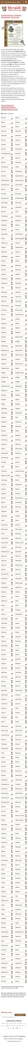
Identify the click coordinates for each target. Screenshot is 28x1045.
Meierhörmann (6, 551)
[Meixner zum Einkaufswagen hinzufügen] (11, 812)
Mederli (4, 247)
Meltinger (18, 972)
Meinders (4, 632)
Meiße (3, 757)
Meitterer (18, 806)
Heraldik (5, 1036)
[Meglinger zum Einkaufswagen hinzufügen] (11, 409)
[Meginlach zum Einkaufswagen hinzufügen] (11, 392)
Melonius (4, 950)
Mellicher (18, 918)
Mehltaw (4, 462)
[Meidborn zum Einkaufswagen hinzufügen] (11, 512)
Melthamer (18, 967)
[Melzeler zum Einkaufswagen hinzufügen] (11, 982)
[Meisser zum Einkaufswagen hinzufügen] (11, 767)
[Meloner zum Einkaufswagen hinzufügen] (25, 946)
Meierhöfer (18, 547)
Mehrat (17, 466)
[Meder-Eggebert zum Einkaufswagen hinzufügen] (25, 239)
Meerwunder (19, 310)
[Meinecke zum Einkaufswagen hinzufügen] (25, 638)
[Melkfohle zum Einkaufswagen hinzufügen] (25, 911)
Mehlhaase (5, 440)
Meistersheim (19, 793)
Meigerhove (19, 587)
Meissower (19, 771)
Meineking (4, 645)
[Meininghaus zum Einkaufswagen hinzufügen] (25, 691)
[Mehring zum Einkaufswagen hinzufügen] (25, 477)
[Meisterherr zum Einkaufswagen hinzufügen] (11, 781)
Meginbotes (19, 386)
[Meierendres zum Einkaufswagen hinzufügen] (11, 539)
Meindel (18, 627)
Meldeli (4, 873)
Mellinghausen (20, 932)
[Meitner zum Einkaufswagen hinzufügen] (11, 808)
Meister (4, 775)
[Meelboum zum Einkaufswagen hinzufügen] (11, 284)
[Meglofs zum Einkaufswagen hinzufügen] (25, 409)
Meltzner (18, 976)
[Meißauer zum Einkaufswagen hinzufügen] (25, 754)
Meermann (18, 296)
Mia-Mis (18, 995)
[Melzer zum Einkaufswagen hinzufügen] (25, 982)
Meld (3, 869)
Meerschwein (5, 305)
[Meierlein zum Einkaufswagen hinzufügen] (25, 570)
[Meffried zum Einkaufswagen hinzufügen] (25, 329)
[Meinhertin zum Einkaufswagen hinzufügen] (25, 673)
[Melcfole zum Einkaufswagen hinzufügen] (25, 852)
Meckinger (18, 193)
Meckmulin (19, 207)
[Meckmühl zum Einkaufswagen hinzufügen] (25, 204)
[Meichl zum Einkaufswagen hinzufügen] (11, 503)
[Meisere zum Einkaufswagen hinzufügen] (11, 741)
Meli (17, 896)
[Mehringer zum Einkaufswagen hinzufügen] (11, 481)
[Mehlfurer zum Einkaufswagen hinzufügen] (25, 436)
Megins (18, 390)
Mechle (4, 140)
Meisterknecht (5, 784)
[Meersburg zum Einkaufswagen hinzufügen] (25, 302)
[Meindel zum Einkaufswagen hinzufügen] (25, 629)
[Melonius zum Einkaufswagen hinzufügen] (11, 951)
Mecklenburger (20, 198)
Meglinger (4, 408)
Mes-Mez (12, 995)
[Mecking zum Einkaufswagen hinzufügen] (11, 195)
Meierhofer (18, 551)
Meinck (18, 623)
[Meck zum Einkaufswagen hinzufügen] (11, 159)
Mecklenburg (5, 198)
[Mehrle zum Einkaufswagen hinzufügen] (25, 481)
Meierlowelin (5, 574)
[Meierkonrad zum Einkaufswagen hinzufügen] (25, 566)
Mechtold (18, 153)
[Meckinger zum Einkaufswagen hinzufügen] (25, 195)
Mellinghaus (5, 932)
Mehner (18, 462)
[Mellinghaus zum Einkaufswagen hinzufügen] (11, 933)
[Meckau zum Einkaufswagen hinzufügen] (11, 163)
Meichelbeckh (19, 498)
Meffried (18, 328)
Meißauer (18, 753)
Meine (3, 636)
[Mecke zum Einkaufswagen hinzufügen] (25, 168)
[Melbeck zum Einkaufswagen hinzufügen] (25, 843)
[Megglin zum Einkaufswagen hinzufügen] (25, 383)
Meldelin (18, 873)
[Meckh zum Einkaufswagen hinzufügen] (25, 190)
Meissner (4, 771)
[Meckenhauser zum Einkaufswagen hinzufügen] (25, 181)
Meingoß (18, 659)
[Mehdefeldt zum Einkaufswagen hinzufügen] (25, 414)
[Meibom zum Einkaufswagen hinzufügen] (25, 490)
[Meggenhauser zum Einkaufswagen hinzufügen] (25, 374)
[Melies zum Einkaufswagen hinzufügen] (25, 902)
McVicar (4, 117)
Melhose (4, 896)
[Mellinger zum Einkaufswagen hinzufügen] (25, 928)
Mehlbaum (18, 422)
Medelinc (4, 229)
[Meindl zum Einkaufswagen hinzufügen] (25, 633)
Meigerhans (5, 587)
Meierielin (4, 556)
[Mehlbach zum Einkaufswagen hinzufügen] (11, 423)
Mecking (4, 193)
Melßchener (19, 963)
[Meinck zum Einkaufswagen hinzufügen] (25, 624)
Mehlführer (4, 435)
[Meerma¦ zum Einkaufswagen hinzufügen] (11, 302)
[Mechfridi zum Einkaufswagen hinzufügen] (11, 137)
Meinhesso (5, 677)
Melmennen (5, 945)
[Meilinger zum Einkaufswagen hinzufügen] (25, 611)
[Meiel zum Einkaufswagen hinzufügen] (11, 521)
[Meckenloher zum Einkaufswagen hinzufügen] (25, 186)
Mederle (18, 243)
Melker (3, 909)
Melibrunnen (5, 900)
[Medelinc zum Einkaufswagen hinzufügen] (11, 230)
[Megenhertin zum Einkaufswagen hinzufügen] (25, 351)
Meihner (18, 592)
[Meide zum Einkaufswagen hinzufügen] (25, 512)
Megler (17, 399)
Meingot (4, 663)
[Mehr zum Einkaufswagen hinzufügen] (11, 468)
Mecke (17, 167)
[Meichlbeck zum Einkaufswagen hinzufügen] (25, 503)
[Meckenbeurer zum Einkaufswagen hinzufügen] (25, 177)
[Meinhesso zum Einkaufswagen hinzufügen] (11, 678)
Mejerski (4, 815)
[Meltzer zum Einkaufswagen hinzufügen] (11, 978)
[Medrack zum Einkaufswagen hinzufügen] (11, 271)
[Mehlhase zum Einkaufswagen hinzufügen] (25, 441)
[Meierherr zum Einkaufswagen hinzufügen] (11, 548)
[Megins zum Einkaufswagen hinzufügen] (25, 392)
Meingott (18, 663)
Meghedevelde (6, 386)
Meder (3, 238)
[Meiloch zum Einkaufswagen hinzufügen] (11, 615)
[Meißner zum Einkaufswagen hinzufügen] (25, 767)
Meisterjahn (19, 780)
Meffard (4, 319)
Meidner (18, 516)
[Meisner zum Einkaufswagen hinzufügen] (25, 745)
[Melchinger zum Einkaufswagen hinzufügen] (25, 861)
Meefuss (18, 274)
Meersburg (18, 301)
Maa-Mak (3, 993)
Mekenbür (4, 824)
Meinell (4, 650)
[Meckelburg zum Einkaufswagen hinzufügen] (25, 172)
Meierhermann (20, 542)
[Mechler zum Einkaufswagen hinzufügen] (11, 145)
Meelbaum (4, 278)
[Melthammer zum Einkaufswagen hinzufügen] (11, 973)
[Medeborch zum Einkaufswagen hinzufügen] (25, 222)
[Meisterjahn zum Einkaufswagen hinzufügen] (25, 781)
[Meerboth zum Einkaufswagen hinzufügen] (25, 289)
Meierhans (18, 538)
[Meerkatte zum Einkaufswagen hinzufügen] (11, 293)
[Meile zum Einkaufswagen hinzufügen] (25, 602)
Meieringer (18, 560)
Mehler (17, 431)
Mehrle (17, 480)
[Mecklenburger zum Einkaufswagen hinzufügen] (25, 199)
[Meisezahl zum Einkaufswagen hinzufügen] (25, 741)
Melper (3, 954)
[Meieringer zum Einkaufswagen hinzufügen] (25, 562)
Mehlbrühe (18, 426)
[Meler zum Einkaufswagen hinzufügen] (11, 888)
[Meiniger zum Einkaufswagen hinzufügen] (11, 687)
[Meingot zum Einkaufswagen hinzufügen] (11, 664)
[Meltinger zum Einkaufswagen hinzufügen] (25, 973)
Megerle (18, 359)
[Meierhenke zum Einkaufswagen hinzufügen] (11, 544)
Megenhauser (5, 350)
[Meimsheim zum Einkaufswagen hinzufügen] (11, 620)
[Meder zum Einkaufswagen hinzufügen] (11, 239)
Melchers (18, 856)
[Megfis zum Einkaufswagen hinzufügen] (25, 369)
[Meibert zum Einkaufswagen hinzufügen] (11, 490)
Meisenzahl (19, 735)
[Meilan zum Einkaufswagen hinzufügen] (25, 597)
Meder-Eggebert (20, 238)
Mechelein (18, 131)
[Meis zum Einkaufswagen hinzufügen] (25, 718)
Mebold (18, 122)
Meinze (4, 712)
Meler (3, 887)
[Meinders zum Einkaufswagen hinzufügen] (11, 633)
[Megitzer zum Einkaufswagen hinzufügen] (11, 396)
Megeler (4, 341)
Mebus (17, 126)
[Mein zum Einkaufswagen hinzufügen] (25, 620)
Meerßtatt (18, 305)
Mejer (17, 811)
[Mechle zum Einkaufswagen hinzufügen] (11, 141)
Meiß (3, 753)
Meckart (18, 158)
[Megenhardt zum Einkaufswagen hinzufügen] (25, 347)
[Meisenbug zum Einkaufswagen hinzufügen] (11, 732)
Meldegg (18, 869)
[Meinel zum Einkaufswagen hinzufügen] (25, 647)
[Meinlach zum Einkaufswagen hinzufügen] (25, 696)
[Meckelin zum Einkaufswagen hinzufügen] (11, 177)
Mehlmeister (5, 457)
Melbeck (18, 842)
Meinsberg (18, 699)
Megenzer (4, 354)
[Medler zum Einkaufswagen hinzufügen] (25, 262)
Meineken (18, 641)
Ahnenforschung (18, 76)
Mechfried (18, 135)
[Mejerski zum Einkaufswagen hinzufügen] (11, 817)
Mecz (17, 211)
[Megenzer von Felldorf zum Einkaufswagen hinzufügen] (25, 356)
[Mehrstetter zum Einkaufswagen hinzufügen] (25, 485)
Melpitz (4, 958)
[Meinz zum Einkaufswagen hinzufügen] (25, 709)
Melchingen (5, 860)
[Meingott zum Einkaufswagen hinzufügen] (25, 664)
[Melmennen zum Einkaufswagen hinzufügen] (11, 946)
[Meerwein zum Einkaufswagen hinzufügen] (11, 311)
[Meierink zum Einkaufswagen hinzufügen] (11, 566)
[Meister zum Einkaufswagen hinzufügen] (11, 776)
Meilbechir (4, 601)
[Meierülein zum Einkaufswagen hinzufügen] (11, 579)
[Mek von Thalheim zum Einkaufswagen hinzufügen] (25, 817)
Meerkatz (18, 292)
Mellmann (18, 936)
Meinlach (18, 695)
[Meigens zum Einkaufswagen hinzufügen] (11, 584)
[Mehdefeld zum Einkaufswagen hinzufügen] (11, 414)
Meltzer (4, 976)
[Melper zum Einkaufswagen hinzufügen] (11, 955)
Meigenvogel (19, 583)
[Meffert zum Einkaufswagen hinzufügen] (25, 324)
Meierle (4, 569)
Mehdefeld (4, 413)
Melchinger (19, 860)
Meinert (18, 654)
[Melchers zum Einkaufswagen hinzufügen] (25, 857)
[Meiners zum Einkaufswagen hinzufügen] (11, 655)
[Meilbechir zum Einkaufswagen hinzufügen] (11, 602)
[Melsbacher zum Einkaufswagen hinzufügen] (11, 964)
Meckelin (4, 176)
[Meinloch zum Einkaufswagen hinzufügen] (11, 700)
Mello (3, 941)
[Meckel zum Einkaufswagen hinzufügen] (11, 172)
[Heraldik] (14, 11)
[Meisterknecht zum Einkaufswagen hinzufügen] (11, 785)
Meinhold (18, 677)
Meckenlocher (5, 184)
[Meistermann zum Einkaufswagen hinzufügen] (25, 790)
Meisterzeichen (20, 797)
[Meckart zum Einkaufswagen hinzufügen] (25, 159)
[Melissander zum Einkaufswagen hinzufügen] (25, 906)
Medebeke (4, 220)
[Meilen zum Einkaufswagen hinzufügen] (11, 606)
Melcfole (18, 851)
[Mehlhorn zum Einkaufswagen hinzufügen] (11, 445)
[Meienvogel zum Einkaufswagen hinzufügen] (25, 530)
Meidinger (4, 516)
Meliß (3, 905)
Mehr (3, 466)
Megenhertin (19, 350)
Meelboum (4, 283)
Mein (17, 618)
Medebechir (5, 216)
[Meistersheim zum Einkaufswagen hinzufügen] (25, 794)
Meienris (18, 525)
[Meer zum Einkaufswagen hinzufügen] (11, 289)
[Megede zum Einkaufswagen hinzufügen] (11, 338)
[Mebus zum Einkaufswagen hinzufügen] (25, 128)
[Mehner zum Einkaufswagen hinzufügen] (25, 463)
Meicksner (18, 507)
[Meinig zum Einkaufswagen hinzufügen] (11, 682)
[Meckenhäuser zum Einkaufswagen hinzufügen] (11, 181)
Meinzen (18, 712)
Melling (4, 927)
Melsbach (18, 958)
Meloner (18, 945)
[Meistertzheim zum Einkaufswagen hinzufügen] (11, 799)
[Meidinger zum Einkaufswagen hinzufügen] (11, 517)
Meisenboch (5, 726)
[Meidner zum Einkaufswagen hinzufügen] (25, 517)
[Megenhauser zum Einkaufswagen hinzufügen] (11, 351)
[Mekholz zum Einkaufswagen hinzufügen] (11, 830)
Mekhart (18, 824)
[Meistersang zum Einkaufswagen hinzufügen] (11, 794)
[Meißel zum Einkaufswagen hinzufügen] (25, 758)
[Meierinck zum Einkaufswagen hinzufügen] (25, 557)
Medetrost (4, 252)
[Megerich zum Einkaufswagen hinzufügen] (11, 360)
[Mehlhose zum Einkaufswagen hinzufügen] (25, 445)
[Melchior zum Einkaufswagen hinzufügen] (11, 866)
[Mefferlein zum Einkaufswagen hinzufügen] (11, 324)
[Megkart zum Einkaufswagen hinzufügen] (25, 396)
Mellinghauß (5, 936)
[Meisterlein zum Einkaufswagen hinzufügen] (11, 790)
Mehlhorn (4, 444)
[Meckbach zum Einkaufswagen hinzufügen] (25, 163)
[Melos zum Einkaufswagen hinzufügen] (25, 951)
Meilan (17, 596)
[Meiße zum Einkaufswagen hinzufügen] (11, 758)
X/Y (17, 1028)
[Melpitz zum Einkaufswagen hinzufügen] (11, 960)
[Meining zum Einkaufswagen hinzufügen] (25, 687)
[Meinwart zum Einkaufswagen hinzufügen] (11, 709)
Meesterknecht (20, 314)
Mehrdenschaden (20, 471)
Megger (18, 377)
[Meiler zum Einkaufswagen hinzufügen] (25, 606)
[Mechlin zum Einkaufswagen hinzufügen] (25, 145)
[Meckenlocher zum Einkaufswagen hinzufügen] (11, 186)
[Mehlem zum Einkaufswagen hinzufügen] (11, 432)
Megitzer (4, 395)
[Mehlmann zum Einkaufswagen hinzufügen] (25, 454)
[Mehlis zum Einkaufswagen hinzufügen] (11, 450)
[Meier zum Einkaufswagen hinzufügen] (11, 535)
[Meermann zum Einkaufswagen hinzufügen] (25, 298)
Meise (3, 721)
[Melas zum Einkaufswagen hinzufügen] (25, 834)
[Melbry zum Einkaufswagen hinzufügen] (11, 852)
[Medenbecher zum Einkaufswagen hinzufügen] (25, 235)
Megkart (18, 395)
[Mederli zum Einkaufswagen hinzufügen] (11, 248)
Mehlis (3, 448)
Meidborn (4, 511)
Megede (4, 337)
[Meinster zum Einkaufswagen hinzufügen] (25, 705)
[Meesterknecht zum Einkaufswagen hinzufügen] (25, 315)
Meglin (3, 404)
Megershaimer (19, 363)
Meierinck (18, 556)
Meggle (4, 381)
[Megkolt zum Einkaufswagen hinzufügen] (11, 400)
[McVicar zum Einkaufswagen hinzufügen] (11, 119)
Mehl (17, 417)
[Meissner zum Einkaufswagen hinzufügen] (11, 772)
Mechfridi (4, 135)
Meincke (4, 627)
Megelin (18, 341)
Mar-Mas (15, 993)
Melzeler (4, 981)
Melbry (3, 851)
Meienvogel (19, 529)
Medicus (18, 252)
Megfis (17, 368)
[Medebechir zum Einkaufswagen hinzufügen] (11, 217)
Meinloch (4, 699)
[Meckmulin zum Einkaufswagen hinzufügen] (25, 208)
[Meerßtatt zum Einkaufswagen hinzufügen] (25, 307)
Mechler (4, 144)
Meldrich (18, 882)
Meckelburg (19, 171)
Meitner (4, 806)
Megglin (18, 381)
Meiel (3, 520)
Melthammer (5, 972)
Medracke (18, 269)
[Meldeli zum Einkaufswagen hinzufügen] (11, 875)
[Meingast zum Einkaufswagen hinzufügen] (11, 660)
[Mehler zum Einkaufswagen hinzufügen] (25, 432)
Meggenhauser (20, 372)
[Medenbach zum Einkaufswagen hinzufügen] (11, 235)
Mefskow (4, 332)
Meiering (4, 560)
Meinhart (18, 668)
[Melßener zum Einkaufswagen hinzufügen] (11, 969)
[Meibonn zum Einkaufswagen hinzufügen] (11, 494)
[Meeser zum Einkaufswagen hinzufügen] (11, 315)
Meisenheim (19, 730)
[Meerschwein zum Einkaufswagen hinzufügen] (11, 307)
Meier (3, 533)
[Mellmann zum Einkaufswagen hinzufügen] (25, 937)
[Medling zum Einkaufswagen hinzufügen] (11, 266)
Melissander (19, 905)
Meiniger (4, 686)
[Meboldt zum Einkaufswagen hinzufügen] (11, 128)
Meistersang (5, 793)
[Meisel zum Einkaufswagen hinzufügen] (25, 723)
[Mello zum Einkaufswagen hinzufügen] (11, 942)
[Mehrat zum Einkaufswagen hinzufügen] (25, 468)
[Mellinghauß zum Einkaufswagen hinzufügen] (11, 937)
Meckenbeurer (19, 176)
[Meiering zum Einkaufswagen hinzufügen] (11, 562)
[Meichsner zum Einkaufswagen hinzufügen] (11, 508)
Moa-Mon (3, 996)
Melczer (18, 865)
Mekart (3, 820)
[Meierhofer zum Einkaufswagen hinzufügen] (25, 553)
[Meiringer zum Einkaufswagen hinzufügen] (11, 718)
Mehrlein (4, 484)
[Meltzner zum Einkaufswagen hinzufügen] (25, 978)
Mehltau (18, 457)
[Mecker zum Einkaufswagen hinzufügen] (11, 190)
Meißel (17, 757)
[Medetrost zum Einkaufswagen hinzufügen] (11, 253)
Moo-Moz (9, 996)
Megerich (4, 359)
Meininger (4, 690)
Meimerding (19, 614)
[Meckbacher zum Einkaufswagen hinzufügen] (11, 168)
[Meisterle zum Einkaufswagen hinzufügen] (25, 785)
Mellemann (19, 914)
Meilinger (18, 610)
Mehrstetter (19, 484)
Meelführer (18, 283)
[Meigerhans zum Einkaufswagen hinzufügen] (11, 588)
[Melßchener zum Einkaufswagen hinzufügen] (25, 964)
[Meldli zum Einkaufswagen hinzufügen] (11, 884)
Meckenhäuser (6, 180)
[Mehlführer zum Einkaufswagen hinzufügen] (11, 436)
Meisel (17, 721)
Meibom (18, 489)
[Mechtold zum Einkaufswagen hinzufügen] (25, 154)
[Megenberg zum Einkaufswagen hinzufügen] (11, 347)
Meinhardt (4, 668)
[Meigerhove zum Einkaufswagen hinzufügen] (25, 588)
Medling (4, 265)
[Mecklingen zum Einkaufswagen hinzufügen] (11, 204)
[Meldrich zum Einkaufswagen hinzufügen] (25, 884)
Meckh (17, 189)
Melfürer (4, 891)
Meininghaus (19, 690)
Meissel (4, 762)
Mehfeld (4, 417)
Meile (17, 601)
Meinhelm (4, 672)
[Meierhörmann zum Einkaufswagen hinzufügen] (11, 553)
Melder (3, 878)
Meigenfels (19, 578)
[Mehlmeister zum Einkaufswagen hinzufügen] (11, 459)
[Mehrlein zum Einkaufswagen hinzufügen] (11, 485)
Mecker (4, 189)
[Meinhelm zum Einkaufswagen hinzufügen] (11, 673)
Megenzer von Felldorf (20, 354)
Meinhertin (18, 672)
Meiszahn (18, 802)
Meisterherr (5, 780)
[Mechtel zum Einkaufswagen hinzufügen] (11, 150)
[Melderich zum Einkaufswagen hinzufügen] (25, 879)
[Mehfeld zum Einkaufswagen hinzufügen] (11, 418)
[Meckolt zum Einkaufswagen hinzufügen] (11, 213)
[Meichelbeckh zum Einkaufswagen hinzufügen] (25, 499)
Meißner (18, 766)
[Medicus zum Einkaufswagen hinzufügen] (25, 253)
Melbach (4, 838)
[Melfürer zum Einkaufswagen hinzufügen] (11, 893)
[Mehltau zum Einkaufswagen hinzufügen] (25, 459)
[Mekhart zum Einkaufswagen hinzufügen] (25, 826)
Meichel (4, 498)
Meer (3, 287)
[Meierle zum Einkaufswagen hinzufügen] (11, 570)
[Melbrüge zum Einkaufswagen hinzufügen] (25, 848)
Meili (3, 610)
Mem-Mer (6, 995)
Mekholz (4, 829)
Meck (3, 158)
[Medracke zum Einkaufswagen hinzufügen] (25, 271)
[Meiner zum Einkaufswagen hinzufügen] (25, 651)
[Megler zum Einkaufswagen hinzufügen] (25, 400)
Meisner (18, 744)
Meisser (4, 766)
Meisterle (18, 784)
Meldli (3, 882)
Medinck (18, 256)
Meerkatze (4, 296)
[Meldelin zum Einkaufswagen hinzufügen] (25, 875)
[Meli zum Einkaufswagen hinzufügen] (25, 897)
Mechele (4, 131)
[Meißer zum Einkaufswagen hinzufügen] (25, 763)
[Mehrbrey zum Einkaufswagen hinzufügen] (11, 472)
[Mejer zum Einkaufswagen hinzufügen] (25, 812)
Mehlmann (18, 453)
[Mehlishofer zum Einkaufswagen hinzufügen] (11, 454)
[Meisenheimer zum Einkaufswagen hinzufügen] (11, 736)
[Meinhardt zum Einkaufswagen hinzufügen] (11, 669)
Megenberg (5, 346)
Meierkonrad (19, 565)
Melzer (17, 981)
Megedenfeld (19, 337)
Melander (4, 833)
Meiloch (4, 614)
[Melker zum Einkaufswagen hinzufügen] (11, 911)
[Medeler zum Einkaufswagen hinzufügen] (25, 226)
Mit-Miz (24, 995)
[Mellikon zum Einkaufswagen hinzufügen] (11, 924)
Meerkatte (4, 292)
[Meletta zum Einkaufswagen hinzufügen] (25, 888)
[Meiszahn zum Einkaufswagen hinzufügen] (25, 803)
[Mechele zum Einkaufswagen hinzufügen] (11, 132)
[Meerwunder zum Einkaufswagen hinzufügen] (25, 311)
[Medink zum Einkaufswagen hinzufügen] (11, 262)
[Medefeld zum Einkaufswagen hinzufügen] (11, 226)
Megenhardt (19, 346)
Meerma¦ (4, 301)
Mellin (17, 923)
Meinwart (4, 708)
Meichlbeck (19, 502)
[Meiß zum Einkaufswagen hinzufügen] (11, 754)
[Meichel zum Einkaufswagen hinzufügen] (11, 499)
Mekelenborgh (19, 820)
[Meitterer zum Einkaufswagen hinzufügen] (25, 808)
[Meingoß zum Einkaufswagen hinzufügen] (25, 660)
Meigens (4, 583)
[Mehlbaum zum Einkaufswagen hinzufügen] (25, 423)
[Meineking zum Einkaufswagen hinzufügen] (11, 647)
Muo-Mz (22, 996)
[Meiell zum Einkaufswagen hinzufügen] (25, 521)
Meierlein (18, 569)
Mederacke (5, 243)
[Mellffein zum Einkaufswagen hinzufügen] (11, 919)
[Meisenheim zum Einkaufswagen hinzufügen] (25, 732)
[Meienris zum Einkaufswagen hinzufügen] (25, 526)
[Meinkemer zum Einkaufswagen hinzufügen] (11, 696)
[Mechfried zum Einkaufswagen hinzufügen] (25, 137)
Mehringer (4, 480)
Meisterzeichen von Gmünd (6, 802)
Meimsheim (5, 618)
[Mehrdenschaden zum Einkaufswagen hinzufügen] (25, 472)
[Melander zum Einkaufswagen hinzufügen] (11, 834)
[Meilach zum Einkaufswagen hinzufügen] (11, 597)
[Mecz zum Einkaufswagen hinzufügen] (25, 213)
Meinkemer (5, 695)
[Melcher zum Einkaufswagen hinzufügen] (11, 857)
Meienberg (4, 525)
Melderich (18, 878)
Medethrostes (19, 247)
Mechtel (4, 149)
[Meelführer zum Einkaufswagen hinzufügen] (25, 284)
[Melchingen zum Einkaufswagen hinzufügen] (11, 861)
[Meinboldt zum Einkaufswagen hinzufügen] (11, 624)
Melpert (18, 954)
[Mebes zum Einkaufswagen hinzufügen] (25, 119)
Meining (18, 686)
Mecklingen (5, 202)
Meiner (17, 650)
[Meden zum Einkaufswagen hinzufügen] (25, 230)
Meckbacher (5, 167)
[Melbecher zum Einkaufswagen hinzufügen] (11, 843)
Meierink (4, 565)
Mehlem (4, 431)
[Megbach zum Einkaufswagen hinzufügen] (25, 333)
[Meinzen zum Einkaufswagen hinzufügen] (25, 714)
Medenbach (5, 234)
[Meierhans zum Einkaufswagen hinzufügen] (25, 539)
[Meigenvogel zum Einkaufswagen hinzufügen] (25, 584)
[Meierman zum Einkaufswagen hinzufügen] (25, 575)
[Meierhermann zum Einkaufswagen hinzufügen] (25, 544)
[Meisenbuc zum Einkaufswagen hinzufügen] (25, 727)
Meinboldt (4, 623)
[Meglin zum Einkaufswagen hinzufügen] (11, 405)
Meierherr (4, 547)
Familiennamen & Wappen (14, 1020)
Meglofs (18, 408)
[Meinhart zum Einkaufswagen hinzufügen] (25, 669)
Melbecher (4, 842)
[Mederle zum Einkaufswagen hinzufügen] (25, 244)
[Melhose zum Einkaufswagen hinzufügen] (11, 897)
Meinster (18, 703)
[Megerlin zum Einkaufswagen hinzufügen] (11, 365)
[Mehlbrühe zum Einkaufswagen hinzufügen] (25, 427)
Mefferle (18, 319)
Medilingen (5, 256)
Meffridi (4, 328)
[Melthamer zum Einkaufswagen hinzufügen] (25, 969)
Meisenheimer (5, 735)
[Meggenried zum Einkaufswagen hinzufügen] (11, 378)
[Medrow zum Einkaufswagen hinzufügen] (11, 275)
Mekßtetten (19, 829)
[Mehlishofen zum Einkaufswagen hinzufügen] (25, 450)
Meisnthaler (5, 748)
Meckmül (4, 207)
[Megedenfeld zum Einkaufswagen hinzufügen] (25, 338)
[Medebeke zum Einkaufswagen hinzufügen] (11, 222)
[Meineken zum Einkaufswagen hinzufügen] (25, 642)
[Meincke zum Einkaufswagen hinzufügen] (11, 629)
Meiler (17, 605)
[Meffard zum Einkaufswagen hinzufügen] (11, 320)
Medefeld (4, 225)
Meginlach (4, 390)
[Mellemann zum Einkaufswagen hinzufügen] (25, 915)
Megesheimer (5, 368)
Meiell (17, 520)
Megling (18, 404)
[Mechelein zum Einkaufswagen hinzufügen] (25, 132)
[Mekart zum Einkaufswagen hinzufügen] (11, 821)
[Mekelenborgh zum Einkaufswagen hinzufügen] (25, 821)
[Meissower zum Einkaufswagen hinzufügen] (25, 772)
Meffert (17, 323)
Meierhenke (5, 542)
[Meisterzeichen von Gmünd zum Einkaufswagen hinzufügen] (11, 803)
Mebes (17, 117)
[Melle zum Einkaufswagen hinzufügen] (11, 915)
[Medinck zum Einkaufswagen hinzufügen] (25, 257)
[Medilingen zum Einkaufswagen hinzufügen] (11, 257)
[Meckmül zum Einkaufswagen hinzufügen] (11, 208)
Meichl (3, 502)
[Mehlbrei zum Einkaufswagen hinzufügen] (11, 427)
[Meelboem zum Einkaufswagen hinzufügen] (25, 280)
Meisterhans (19, 775)
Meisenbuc (19, 726)
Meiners (4, 654)
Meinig (3, 681)
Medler (17, 261)
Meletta (18, 887)
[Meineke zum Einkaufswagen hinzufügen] (11, 642)
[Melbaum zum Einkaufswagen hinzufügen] (25, 839)
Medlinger (18, 265)
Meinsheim (5, 703)
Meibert (4, 489)
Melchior (4, 865)
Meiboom (18, 493)
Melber (3, 847)
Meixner (4, 811)
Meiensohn (5, 529)
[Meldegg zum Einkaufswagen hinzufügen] (25, 870)
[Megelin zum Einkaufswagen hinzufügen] (25, 342)
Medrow (4, 274)
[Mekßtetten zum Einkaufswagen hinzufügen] (25, 830)
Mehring (18, 475)
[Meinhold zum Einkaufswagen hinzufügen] (25, 678)
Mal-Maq (9, 993)
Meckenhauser (20, 180)
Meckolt (4, 211)
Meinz (17, 708)
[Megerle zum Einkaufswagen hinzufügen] (25, 360)
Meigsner (4, 592)
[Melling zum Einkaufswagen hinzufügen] (11, 928)
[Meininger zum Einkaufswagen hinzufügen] (11, 691)
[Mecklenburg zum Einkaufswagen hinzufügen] (11, 199)
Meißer (17, 762)
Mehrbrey (4, 471)
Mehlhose (18, 444)
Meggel (4, 372)
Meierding (18, 533)
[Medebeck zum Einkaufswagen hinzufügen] (25, 217)
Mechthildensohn (6, 153)
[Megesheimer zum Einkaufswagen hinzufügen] (11, 369)
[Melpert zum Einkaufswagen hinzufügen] (25, 955)
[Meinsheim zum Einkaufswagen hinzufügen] (11, 705)
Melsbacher (5, 963)
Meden (17, 229)
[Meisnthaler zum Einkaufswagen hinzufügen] (11, 749)
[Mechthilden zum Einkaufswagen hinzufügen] (25, 150)
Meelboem (18, 278)
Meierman (18, 574)
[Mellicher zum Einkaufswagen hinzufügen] (25, 919)
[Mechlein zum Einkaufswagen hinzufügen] (25, 141)
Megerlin (4, 363)
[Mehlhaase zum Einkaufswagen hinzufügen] (11, 441)
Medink (4, 261)
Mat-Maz (21, 993)
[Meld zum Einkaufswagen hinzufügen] (11, 870)
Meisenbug (5, 730)
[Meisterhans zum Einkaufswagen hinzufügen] (25, 776)
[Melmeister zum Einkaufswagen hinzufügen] (25, 942)
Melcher (4, 856)
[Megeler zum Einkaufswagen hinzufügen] (11, 342)
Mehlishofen (19, 448)
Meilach (4, 596)
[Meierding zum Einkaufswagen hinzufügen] (25, 535)
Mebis (3, 122)
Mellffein (4, 918)
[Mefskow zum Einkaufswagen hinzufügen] (11, 333)
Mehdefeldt (19, 413)
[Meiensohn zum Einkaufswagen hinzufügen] (11, 530)
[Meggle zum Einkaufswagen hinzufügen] (11, 383)
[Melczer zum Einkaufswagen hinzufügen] (25, 866)
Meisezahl (18, 739)
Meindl (17, 632)
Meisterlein (5, 788)
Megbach (18, 332)
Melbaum (18, 838)
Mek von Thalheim (20, 815)
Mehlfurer (18, 435)
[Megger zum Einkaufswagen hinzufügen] (25, 378)
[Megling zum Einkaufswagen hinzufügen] (25, 405)
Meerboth (18, 287)
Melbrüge (18, 847)
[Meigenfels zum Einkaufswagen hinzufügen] (25, 579)
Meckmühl (18, 202)
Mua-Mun (16, 996)
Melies (17, 900)
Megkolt (4, 399)
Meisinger (4, 744)
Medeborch (19, 220)
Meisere (4, 739)
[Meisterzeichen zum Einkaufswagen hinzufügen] (25, 799)
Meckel (4, 171)
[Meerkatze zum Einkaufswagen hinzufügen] (11, 298)
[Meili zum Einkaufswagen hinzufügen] (11, 611)
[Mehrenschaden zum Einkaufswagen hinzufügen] (11, 477)
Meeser (4, 314)
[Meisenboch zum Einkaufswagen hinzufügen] (11, 727)
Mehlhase (18, 440)
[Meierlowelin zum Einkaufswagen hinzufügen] (11, 575)
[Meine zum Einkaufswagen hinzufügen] (11, 638)
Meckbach (18, 162)
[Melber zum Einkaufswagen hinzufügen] (11, 848)
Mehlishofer (5, 453)
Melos (17, 950)
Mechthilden (19, 149)
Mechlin (18, 144)
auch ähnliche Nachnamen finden (9, 1017)
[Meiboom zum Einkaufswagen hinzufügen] (25, 494)
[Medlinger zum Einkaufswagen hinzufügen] (25, 266)
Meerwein (4, 310)
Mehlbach (4, 422)
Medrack (4, 269)
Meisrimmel (19, 748)
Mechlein (18, 140)
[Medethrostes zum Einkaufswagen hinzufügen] (25, 248)
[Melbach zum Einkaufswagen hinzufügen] (11, 839)
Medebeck (18, 216)
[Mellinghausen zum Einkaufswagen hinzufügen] (25, 933)
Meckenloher (19, 184)
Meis (17, 717)
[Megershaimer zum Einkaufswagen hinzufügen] (25, 365)
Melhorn (18, 891)
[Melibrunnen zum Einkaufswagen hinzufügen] (11, 902)
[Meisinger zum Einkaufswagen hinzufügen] (11, 745)
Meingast (4, 659)
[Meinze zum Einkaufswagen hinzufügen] (11, 714)
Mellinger (18, 927)
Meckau (4, 162)
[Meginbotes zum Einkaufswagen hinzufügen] (25, 387)
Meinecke (18, 636)
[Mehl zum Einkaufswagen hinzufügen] (25, 418)
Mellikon (4, 923)
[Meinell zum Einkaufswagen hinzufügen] (11, 651)
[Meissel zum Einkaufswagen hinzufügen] (11, 763)
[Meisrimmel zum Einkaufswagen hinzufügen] (25, 749)
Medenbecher (19, 234)
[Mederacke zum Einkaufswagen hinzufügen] (11, 244)
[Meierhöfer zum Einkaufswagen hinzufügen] (25, 548)
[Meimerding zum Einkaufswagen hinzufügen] (25, 615)
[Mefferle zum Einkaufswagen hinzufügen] (25, 320)
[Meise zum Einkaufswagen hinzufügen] (11, 723)
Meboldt (4, 126)
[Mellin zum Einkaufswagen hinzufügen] (25, 924)
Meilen (3, 605)
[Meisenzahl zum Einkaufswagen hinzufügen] (25, 736)
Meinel (17, 645)
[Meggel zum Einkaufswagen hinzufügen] (11, 374)
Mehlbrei (4, 426)
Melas (17, 833)
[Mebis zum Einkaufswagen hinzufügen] (11, 123)
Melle (3, 914)
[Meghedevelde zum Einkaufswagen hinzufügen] (11, 387)
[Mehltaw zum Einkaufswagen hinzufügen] (11, 463)
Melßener (4, 967)
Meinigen (18, 681)
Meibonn (4, 493)
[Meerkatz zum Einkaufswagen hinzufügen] (25, 293)
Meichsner (4, 507)
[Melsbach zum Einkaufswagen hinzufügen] (25, 960)
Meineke (4, 641)
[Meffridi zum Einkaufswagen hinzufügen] (11, 329)
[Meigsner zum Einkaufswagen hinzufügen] (11, 593)
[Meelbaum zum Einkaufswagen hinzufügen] (11, 280)
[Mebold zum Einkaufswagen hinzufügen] (25, 123)
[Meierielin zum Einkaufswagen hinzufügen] (11, 557)
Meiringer (4, 717)
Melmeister (19, 941)
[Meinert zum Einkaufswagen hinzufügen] (25, 655)
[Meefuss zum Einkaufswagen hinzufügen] (25, 275)
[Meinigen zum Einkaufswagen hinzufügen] (25, 682)
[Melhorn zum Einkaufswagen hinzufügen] (25, 893)
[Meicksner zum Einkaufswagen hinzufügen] (25, 508)
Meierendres (5, 538)
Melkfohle (18, 909)
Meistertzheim (5, 797)
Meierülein (4, 578)
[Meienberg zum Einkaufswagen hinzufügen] (11, 526)
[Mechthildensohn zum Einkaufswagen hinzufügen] (11, 154)
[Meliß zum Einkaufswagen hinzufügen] (11, 906)
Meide (17, 511)
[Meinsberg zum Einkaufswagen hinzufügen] (25, 700)
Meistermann (19, 788)
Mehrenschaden (6, 475)
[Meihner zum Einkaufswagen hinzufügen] (25, 593)
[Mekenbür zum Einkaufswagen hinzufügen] (11, 826)
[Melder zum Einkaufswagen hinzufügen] (11, 879)
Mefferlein (4, 323)
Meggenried (5, 377)
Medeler (18, 225)
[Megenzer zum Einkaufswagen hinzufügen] (11, 356)
